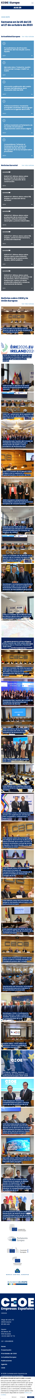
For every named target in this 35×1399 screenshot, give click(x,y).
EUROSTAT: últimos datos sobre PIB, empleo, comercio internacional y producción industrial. (17, 238)
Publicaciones (6, 1361)
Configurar (22, 1397)
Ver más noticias (28, 36)
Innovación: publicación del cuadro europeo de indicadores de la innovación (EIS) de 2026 (17, 88)
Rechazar (14, 1397)
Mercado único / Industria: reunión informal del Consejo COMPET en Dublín (17, 69)
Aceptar (31, 1397)
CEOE (3, 1368)
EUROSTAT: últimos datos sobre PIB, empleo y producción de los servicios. (17, 198)
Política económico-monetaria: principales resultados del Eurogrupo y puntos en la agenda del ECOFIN (18, 107)
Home (3, 1346)
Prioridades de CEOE (9, 1353)
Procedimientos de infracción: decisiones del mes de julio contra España (17, 50)
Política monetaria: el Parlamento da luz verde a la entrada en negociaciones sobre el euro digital (18, 127)
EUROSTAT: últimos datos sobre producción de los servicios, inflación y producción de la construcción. (16, 179)
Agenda (4, 1364)
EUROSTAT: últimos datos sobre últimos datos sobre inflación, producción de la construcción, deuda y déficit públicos (16, 257)
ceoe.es (4, 1313)
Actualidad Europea (8, 1357)
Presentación (6, 1350)
